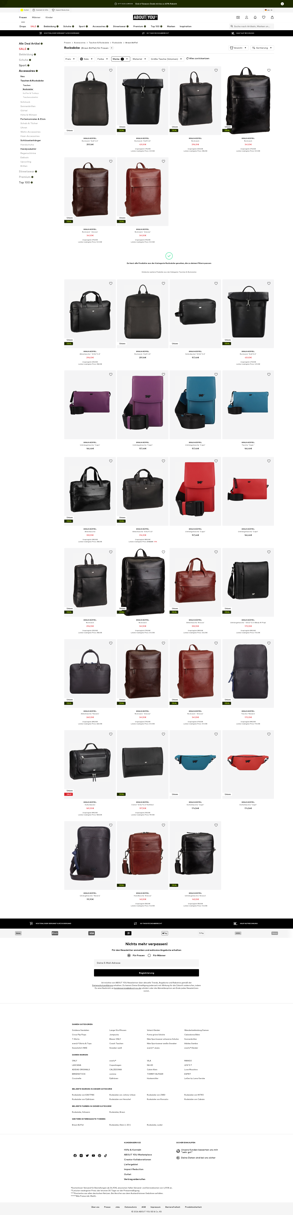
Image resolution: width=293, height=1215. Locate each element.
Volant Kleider (153, 1030)
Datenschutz (131, 1207)
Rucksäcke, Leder (155, 1125)
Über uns (95, 1207)
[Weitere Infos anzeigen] (90, 149)
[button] (238, 47)
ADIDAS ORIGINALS (81, 1069)
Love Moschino (191, 1069)
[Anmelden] (246, 17)
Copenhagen (115, 1065)
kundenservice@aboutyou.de (127, 988)
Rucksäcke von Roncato (157, 1099)
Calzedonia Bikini (192, 1034)
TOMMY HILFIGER (155, 1074)
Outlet (26, 10)
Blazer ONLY (115, 1039)
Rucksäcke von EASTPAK (83, 1095)
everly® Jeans (153, 1048)
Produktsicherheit (193, 1207)
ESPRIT (187, 1074)
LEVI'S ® (188, 1065)
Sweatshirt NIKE (79, 1048)
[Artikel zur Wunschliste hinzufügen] (111, 70)
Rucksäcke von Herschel (120, 1099)
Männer (36, 17)
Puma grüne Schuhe (156, 1034)
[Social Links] (75, 1155)
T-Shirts (76, 1039)
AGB (144, 1207)
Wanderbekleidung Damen (196, 1030)
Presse (107, 1207)
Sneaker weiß (115, 1048)
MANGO (188, 1061)
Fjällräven (113, 1078)
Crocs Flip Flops (79, 1034)
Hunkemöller (152, 1078)
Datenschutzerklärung (102, 985)
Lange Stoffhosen (117, 1030)
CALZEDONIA (115, 1069)
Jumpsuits (114, 1034)
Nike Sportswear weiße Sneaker (162, 1043)
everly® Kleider (191, 1048)
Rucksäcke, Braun (117, 1112)
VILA (149, 1061)
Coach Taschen (116, 1043)
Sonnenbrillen (190, 1039)
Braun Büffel (131, 42)
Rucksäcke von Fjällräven (83, 1099)
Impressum (156, 1207)
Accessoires (79, 42)
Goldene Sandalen (80, 1030)
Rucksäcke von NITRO (194, 1095)
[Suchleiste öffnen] (231, 26)
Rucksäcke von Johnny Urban (122, 1095)
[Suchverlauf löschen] (271, 26)
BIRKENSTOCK (78, 1074)
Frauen (23, 17)
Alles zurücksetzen (199, 58)
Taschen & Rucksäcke (99, 42)
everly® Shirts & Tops (82, 1043)
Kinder (49, 17)
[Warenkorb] (272, 17)
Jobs (117, 1207)
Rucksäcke (117, 42)
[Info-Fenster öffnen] (282, 3)
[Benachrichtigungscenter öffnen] (255, 17)
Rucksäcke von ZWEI (156, 1095)
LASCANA (76, 1065)
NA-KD (150, 1065)
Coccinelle (76, 1078)
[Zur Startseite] (89, 1144)
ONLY (74, 1061)
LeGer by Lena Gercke (194, 1078)
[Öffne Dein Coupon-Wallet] (238, 17)
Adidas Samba (191, 1043)
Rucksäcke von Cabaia (194, 1099)
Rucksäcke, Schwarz (81, 1112)
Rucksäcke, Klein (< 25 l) (120, 1125)
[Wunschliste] (264, 17)
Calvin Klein (152, 1069)
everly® (112, 1061)
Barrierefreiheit (172, 1207)
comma (112, 1074)
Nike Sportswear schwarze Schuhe (163, 1039)
